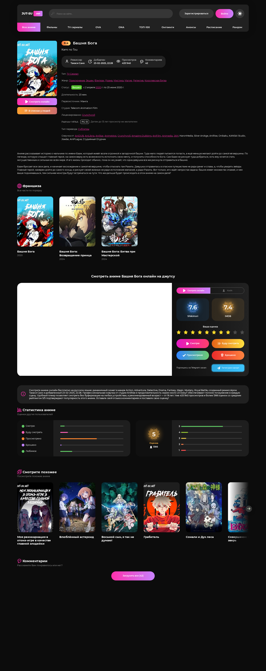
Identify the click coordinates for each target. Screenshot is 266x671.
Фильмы (52, 27)
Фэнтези (99, 80)
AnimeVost (111, 135)
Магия (128, 80)
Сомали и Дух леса (200, 537)
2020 (98, 87)
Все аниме (28, 27)
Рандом (237, 27)
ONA (121, 27)
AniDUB (79, 135)
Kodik (229, 290)
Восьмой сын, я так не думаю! (118, 538)
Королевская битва (155, 80)
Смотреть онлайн (39, 101)
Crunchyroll (88, 115)
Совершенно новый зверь (242, 538)
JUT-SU (31, 13)
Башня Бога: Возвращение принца (75, 253)
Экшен (89, 80)
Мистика (119, 80)
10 (243, 332)
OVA (98, 27)
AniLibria (89, 135)
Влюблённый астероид (76, 537)
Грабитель (151, 537)
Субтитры (83, 129)
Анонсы (191, 27)
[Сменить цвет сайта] (239, 13)
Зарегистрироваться (196, 13)
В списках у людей (39, 110)
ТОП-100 (144, 27)
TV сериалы (75, 27)
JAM (176, 135)
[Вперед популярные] (249, 509)
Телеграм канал (230, 367)
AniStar (100, 135)
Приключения (77, 80)
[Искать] (53, 13)
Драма (109, 80)
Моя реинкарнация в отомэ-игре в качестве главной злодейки (34, 540)
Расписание (214, 27)
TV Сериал (73, 73)
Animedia (167, 135)
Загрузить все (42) (133, 575)
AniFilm (157, 135)
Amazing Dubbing (141, 135)
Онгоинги (168, 27)
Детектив (138, 80)
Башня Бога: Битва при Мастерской (118, 253)
